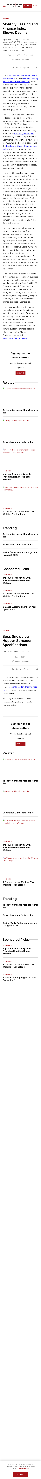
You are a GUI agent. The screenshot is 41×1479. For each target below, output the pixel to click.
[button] (4, 5)
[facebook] (13, 67)
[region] (20, 1470)
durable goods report (24, 133)
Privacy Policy (24, 1468)
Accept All (20, 1474)
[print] (37, 67)
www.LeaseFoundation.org (15, 338)
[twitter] (20, 67)
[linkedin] (17, 67)
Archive (6, 18)
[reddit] (24, 67)
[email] (28, 67)
